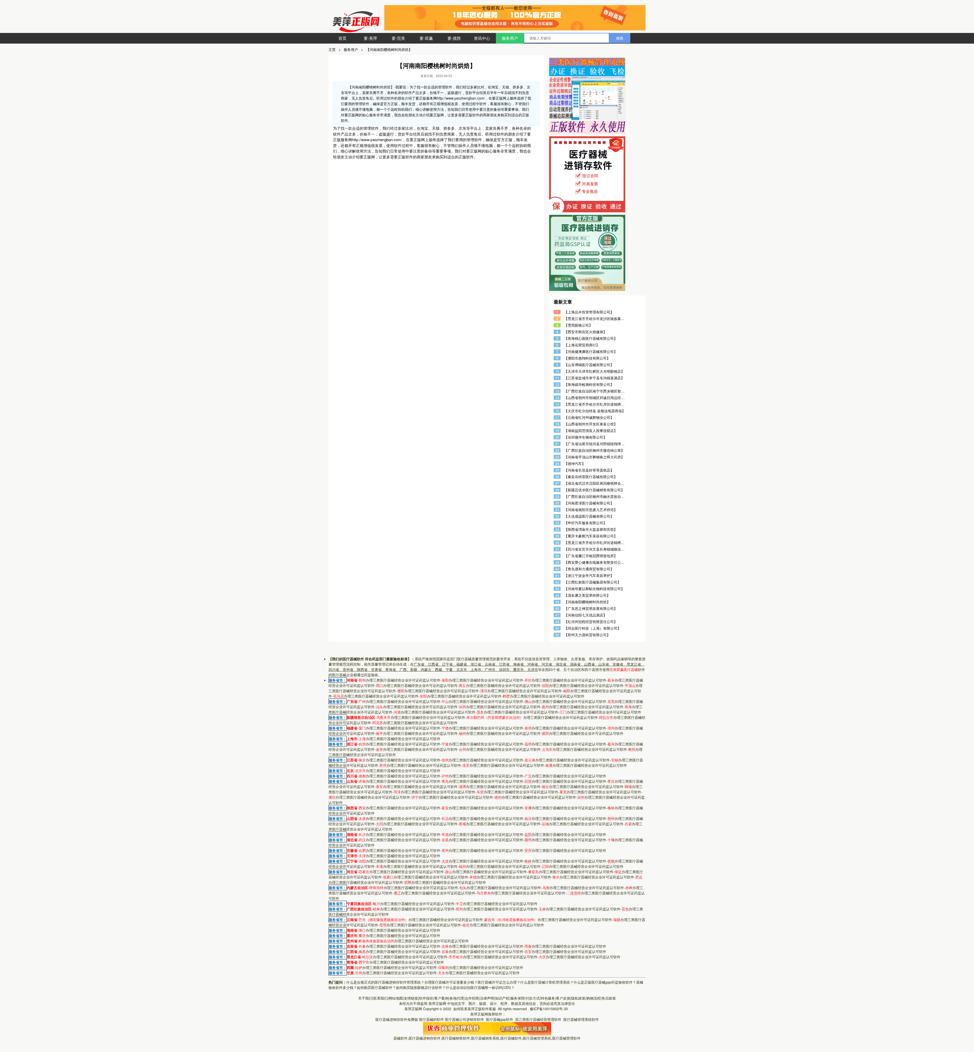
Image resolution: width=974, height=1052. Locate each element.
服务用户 (510, 38)
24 (557, 463)
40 (557, 569)
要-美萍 (370, 38)
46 (557, 608)
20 (557, 437)
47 (557, 615)
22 (557, 450)
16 (557, 411)
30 (557, 503)
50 (557, 635)
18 (557, 424)
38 (557, 556)
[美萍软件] (487, 1028)
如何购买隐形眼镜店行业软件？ (421, 987)
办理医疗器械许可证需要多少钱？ (451, 982)
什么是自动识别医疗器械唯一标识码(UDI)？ (480, 987)
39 (557, 562)
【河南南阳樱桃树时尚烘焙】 (389, 49)
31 (557, 510)
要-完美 (398, 38)
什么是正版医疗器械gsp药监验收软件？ (604, 982)
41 (557, 575)
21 (557, 444)
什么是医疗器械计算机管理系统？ (546, 982)
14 (557, 398)
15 (557, 404)
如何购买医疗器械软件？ (376, 987)
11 (557, 378)
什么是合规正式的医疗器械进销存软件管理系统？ (385, 982)
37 (557, 549)
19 (557, 430)
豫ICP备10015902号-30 (549, 1008)
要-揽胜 (454, 38)
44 (557, 595)
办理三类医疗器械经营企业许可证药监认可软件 (399, 680)
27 (557, 483)
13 (557, 391)
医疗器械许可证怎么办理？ (499, 982)
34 (557, 529)
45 (557, 602)
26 (557, 477)
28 (557, 490)
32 (557, 516)
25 (557, 470)
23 (557, 457)
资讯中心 (482, 38)
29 (557, 496)
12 (557, 384)
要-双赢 (426, 38)
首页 (342, 38)
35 (557, 536)
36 (557, 542)
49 (557, 628)
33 (557, 523)
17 (557, 417)
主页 (332, 49)
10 (557, 371)
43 (557, 589)
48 (557, 621)
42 (557, 582)
